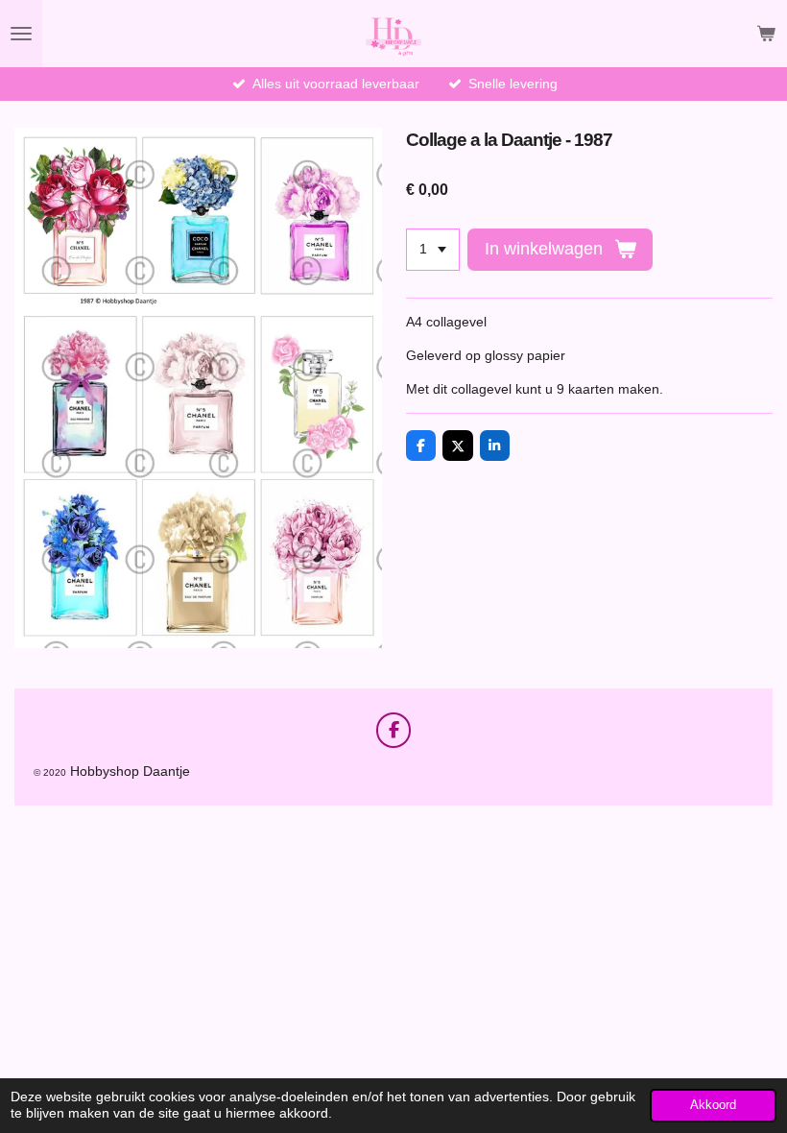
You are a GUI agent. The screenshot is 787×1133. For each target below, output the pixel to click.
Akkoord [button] (713, 1105)
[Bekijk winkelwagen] (766, 33)
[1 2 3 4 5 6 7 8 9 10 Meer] (433, 250)
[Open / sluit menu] (21, 33)
